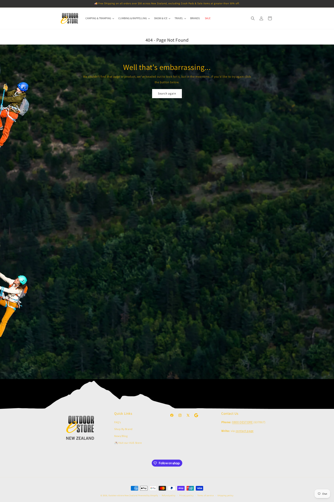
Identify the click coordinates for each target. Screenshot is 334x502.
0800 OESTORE (242, 422)
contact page (245, 431)
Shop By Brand (123, 429)
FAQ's (117, 422)
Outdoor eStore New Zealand (123, 495)
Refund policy (169, 495)
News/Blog (121, 436)
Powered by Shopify (148, 495)
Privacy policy (186, 495)
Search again (167, 93)
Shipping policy (225, 495)
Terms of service (205, 495)
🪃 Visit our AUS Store (128, 443)
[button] (253, 18)
